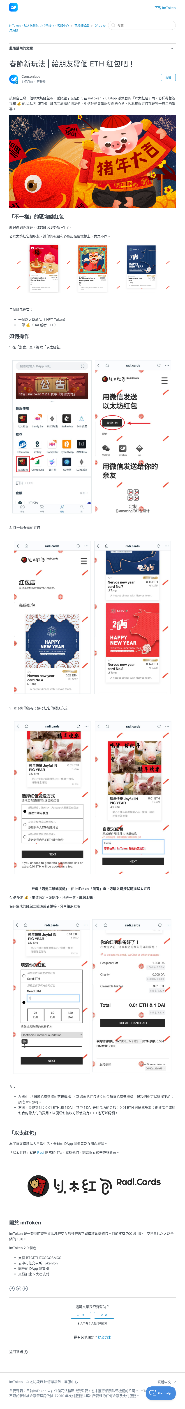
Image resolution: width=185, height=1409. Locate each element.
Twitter (18, 1289)
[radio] (81, 1315)
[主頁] (13, 10)
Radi (40, 1152)
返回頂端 (16, 1352)
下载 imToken (165, 8)
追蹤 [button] (168, 77)
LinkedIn (25, 1289)
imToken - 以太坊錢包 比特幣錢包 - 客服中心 (39, 25)
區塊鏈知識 (81, 25)
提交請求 (104, 1337)
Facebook (12, 1289)
